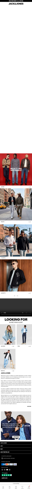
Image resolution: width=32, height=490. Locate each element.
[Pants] (16, 204)
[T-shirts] (16, 240)
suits (5, 398)
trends (26, 377)
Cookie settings (16, 483)
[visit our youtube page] (7, 470)
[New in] (7, 359)
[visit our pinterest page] (9, 470)
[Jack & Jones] (16, 4)
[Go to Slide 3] (17, 295)
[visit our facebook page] (2, 470)
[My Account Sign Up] (16, 425)
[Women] (7, 334)
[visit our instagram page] (4, 470)
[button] (16, 458)
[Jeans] (16, 169)
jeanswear (9, 395)
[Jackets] (16, 275)
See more (29, 406)
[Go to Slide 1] (14, 295)
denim (4, 378)
